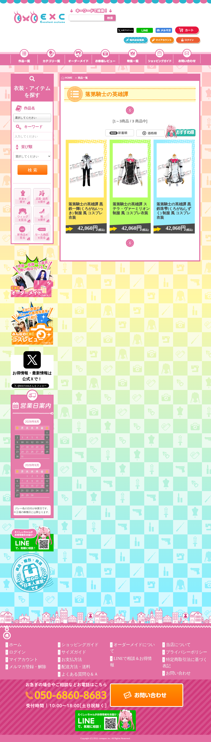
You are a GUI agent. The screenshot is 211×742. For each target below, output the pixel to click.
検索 (110, 18)
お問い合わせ (178, 673)
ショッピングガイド (79, 644)
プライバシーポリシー (186, 652)
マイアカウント (23, 659)
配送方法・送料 (75, 666)
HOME (68, 77)
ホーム (15, 644)
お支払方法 (71, 659)
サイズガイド (73, 652)
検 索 (32, 170)
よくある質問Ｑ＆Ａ (79, 674)
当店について (178, 644)
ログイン (17, 652)
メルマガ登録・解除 (27, 666)
